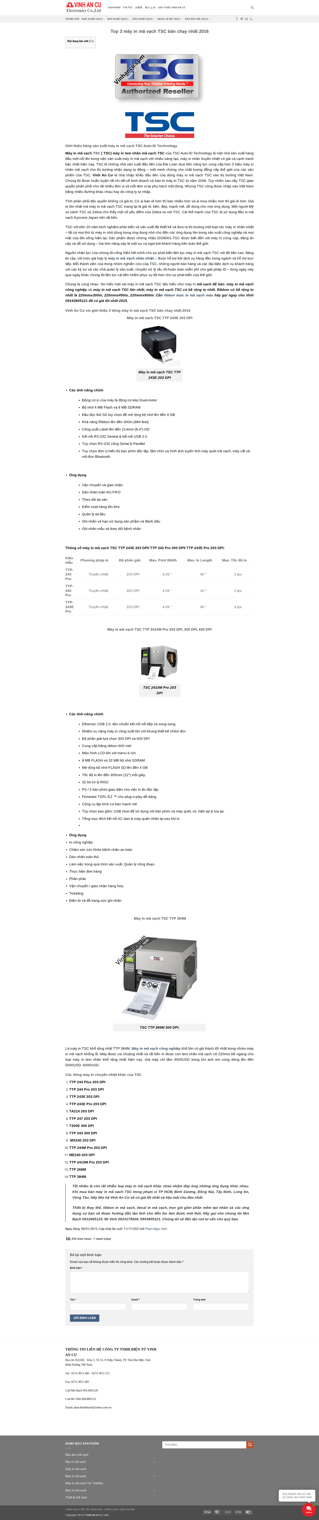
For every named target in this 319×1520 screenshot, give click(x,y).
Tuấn (106, 1515)
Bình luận (76, 1268)
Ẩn (91, 41)
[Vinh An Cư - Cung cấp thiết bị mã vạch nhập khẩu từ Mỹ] (83, 7)
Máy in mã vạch (117, 19)
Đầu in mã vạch (142, 19)
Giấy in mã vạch (75, 1469)
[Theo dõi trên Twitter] (241, 19)
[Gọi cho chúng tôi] (251, 19)
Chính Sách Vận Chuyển (119, 1509)
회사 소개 (150, 7)
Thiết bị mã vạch (76, 1497)
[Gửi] (250, 1444)
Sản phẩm (114, 7)
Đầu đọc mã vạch (196, 19)
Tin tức (128, 7)
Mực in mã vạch (92, 19)
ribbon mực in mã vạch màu (189, 295)
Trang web (199, 1299)
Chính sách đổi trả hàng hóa (84, 1509)
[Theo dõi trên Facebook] (236, 19)
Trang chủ (72, 19)
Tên (73, 1299)
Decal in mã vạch (168, 19)
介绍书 (139, 7)
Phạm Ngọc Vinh (156, 1229)
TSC (96, 153)
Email (135, 1299)
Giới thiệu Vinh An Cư (171, 7)
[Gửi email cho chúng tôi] (246, 19)
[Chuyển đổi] (154, 1462)
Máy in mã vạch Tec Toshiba (84, 1483)
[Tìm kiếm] (252, 7)
